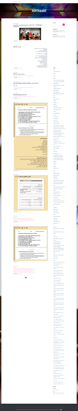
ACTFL (54, 76)
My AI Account (55, 197)
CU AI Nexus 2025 (56, 123)
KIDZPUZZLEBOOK (56, 173)
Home (54, 164)
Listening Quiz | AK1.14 (20, 94)
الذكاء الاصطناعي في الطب (57, 280)
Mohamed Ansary (56, 193)
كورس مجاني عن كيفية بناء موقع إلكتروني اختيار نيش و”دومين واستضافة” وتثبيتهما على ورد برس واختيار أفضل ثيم (59, 342)
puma (54, 214)
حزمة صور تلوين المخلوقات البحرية (58, 319)
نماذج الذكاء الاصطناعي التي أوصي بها (58, 383)
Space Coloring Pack (56, 221)
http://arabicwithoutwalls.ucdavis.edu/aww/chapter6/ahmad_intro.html (24, 219)
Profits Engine (55, 211)
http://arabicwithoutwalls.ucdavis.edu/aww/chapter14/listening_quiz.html (24, 96)
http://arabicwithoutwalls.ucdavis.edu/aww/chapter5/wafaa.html (23, 270)
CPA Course (55, 120)
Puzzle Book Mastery (56, 216)
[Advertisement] (59, 52)
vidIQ (54, 253)
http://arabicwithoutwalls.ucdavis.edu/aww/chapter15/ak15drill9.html (23, 87)
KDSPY (54, 171)
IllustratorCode (55, 168)
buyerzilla (55, 104)
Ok (61, 409)
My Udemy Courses (56, 204)
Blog (54, 95)
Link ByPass (55, 178)
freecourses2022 (56, 148)
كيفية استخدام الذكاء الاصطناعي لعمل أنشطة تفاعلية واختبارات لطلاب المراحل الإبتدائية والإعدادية (58, 350)
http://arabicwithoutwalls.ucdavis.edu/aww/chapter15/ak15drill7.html (23, 75)
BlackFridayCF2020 (56, 92)
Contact (54, 114)
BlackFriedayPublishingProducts (58, 93)
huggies (54, 166)
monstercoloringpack (56, 195)
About (54, 73)
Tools (54, 235)
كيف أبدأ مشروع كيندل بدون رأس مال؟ (58, 345)
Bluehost (54, 100)
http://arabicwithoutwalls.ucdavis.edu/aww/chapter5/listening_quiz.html (24, 272)
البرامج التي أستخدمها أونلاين (57, 278)
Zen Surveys (55, 258)
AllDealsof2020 (55, 83)
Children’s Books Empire (57, 107)
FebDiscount (55, 139)
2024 (54, 69)
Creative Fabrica (56, 121)
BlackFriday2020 (56, 90)
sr (53, 225)
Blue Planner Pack (56, 99)
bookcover (55, 102)
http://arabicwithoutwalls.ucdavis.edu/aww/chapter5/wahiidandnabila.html (24, 269)
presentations (55, 209)
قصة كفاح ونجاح (55, 337)
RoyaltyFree (55, 218)
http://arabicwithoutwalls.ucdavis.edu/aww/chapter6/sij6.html (22, 218)
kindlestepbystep (56, 175)
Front (54, 149)
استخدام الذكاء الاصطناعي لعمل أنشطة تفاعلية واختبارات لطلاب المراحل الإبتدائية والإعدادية (58, 275)
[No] (76, 409)
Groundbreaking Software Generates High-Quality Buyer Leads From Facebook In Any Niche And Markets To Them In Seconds (58, 158)
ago (19, 40)
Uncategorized (15, 23)
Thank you (55, 226)
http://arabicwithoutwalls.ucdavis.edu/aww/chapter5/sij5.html (22, 268)
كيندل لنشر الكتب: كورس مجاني (57, 363)
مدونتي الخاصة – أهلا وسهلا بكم (57, 373)
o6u (54, 205)
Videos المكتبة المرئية (56, 251)
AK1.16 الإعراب (17, 46)
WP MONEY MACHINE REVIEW (58, 255)
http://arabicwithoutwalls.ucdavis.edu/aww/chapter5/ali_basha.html (23, 271)
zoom (54, 260)
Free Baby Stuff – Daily (57, 141)
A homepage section (56, 71)
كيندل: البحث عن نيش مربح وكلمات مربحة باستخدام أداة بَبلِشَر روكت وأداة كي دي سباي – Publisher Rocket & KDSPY (59, 367)
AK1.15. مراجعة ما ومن (18, 74)
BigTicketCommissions (57, 88)
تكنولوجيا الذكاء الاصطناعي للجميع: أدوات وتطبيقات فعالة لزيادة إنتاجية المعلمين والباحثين (58, 285)
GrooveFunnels (55, 153)
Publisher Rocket (56, 212)
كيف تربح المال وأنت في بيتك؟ (57, 347)
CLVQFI (54, 111)
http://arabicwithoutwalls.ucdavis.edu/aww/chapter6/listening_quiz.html (24, 220)
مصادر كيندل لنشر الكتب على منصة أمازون (59, 378)
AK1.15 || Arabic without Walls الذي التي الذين (25, 83)
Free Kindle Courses (56, 146)
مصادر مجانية (55, 380)
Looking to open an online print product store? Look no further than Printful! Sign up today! (58, 182)
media (54, 185)
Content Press (55, 118)
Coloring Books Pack (56, 113)
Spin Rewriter (55, 223)
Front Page (55, 151)
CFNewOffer (55, 106)
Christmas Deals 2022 (57, 109)
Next (33, 277)
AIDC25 (54, 78)
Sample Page (55, 219)
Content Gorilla (55, 116)
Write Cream (55, 256)
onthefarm (55, 207)
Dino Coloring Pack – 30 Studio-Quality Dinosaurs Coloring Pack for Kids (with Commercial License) (59, 127)
